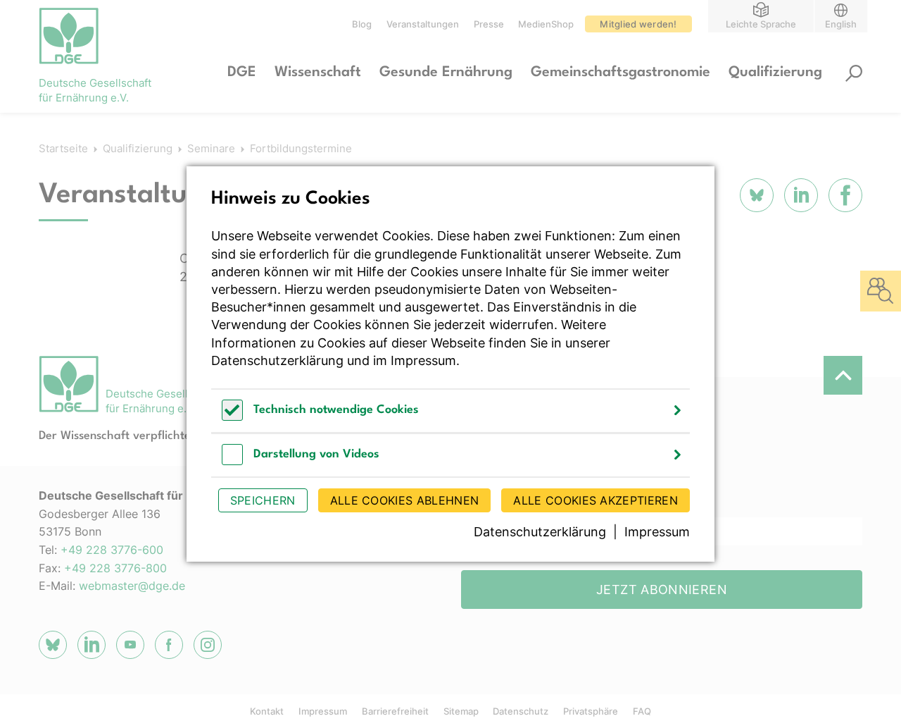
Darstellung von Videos (316, 454)
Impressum (423, 360)
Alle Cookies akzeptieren (595, 500)
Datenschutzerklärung (277, 360)
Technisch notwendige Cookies (336, 410)
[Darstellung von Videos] (232, 461)
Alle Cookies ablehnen (404, 500)
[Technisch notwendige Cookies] (232, 417)
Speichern (263, 500)
